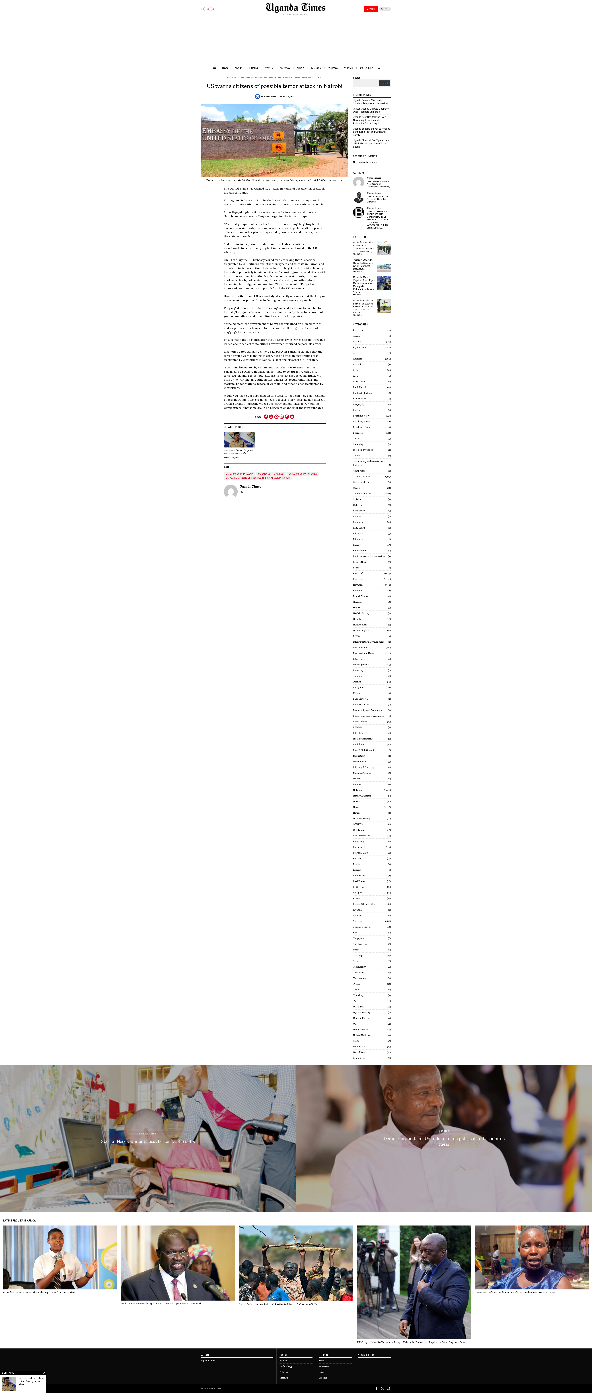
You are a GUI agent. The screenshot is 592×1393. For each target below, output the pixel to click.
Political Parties (362, 852)
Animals (357, 364)
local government (362, 738)
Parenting (358, 841)
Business (358, 432)
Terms (322, 1360)
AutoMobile (359, 381)
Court (356, 487)
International (360, 647)
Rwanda (357, 909)
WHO (356, 1040)
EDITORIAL (359, 527)
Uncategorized (361, 1029)
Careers (357, 438)
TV (354, 1000)
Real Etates (359, 881)
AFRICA (357, 341)
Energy (357, 544)
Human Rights (361, 630)
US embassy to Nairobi (271, 473)
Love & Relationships (364, 750)
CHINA (357, 455)
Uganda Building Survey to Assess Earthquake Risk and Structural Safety (371, 132)
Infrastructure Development (368, 641)
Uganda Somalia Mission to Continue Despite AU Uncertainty (370, 102)
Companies (359, 470)
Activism (358, 330)
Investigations (361, 664)
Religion (357, 892)
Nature (357, 801)
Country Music (361, 482)
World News (359, 1052)
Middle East (359, 761)
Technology (359, 966)
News (297, 77)
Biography (359, 404)
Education (358, 539)
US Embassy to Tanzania (303, 473)
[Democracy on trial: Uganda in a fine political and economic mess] (444, 1139)
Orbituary (358, 829)
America (357, 358)
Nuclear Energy (361, 818)
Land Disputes (361, 704)
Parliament (359, 847)
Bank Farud (359, 387)
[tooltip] (203, 9)
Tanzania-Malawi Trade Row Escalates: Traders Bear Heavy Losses (515, 1292)
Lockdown (358, 744)
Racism (357, 869)
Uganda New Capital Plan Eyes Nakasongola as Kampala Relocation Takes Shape (369, 120)
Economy (358, 522)
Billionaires (359, 398)
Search (356, 77)
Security (318, 77)
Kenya (278, 77)
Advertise (324, 1366)
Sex (355, 932)
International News (363, 653)
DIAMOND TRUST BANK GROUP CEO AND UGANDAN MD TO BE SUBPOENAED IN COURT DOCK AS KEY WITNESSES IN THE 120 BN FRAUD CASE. (378, 219)
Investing (358, 670)
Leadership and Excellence (367, 710)
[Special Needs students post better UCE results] (148, 1139)
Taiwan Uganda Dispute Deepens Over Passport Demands (371, 110)
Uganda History (361, 1012)
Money (356, 778)
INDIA (356, 636)
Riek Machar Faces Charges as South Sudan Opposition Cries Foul (161, 1303)
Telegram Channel (282, 408)
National (288, 77)
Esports (357, 567)
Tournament (360, 978)
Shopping (358, 938)
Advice (356, 335)
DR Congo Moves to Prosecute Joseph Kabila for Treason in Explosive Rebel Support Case (411, 1342)
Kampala (358, 687)
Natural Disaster (362, 795)
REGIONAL (306, 77)
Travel (356, 989)
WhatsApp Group (253, 408)
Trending (358, 995)
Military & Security (363, 767)
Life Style (358, 732)
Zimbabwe (359, 1057)
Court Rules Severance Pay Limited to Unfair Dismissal (377, 199)
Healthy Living (361, 613)
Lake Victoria (360, 698)
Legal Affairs (360, 721)
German (357, 601)
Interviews (359, 658)
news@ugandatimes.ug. (288, 403)
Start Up (358, 955)
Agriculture (359, 347)
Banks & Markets (362, 392)
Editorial (358, 533)
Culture (357, 504)
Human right (360, 624)
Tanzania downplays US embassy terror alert (238, 452)
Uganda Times (270, 97)
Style (356, 961)
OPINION (358, 824)
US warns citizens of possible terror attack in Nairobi (258, 477)
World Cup (359, 1046)
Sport (356, 949)
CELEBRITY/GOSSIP (364, 449)
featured (257, 77)
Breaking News (361, 415)
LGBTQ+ (357, 727)
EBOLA (357, 516)
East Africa (233, 77)
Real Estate (359, 875)
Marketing (359, 755)
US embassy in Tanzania (239, 473)
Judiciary (358, 675)
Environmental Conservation (369, 556)
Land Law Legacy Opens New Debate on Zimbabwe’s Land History (378, 184)
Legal (322, 1372)
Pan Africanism (361, 835)
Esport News (360, 561)
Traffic (356, 983)
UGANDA (358, 1006)
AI (354, 352)
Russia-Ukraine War (364, 904)
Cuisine (357, 499)
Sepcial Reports (362, 926)
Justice (357, 681)
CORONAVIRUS (361, 476)
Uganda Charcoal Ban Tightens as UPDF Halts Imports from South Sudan (371, 143)
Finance (357, 590)
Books (356, 410)
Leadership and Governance (368, 715)
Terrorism (358, 972)
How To (357, 618)
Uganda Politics (361, 1018)
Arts (355, 370)
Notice (356, 812)
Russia (356, 898)
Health (356, 607)
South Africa (360, 943)
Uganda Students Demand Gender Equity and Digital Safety (39, 1292)
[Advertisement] (296, 41)
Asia (355, 375)
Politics (357, 858)
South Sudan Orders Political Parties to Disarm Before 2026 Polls (278, 1304)
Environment (360, 550)
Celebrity (358, 444)
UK (354, 1023)
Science (357, 915)
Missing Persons (362, 772)
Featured (246, 77)
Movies (357, 784)
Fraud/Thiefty (360, 596)
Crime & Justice (362, 493)
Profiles (357, 864)
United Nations (361, 1035)
